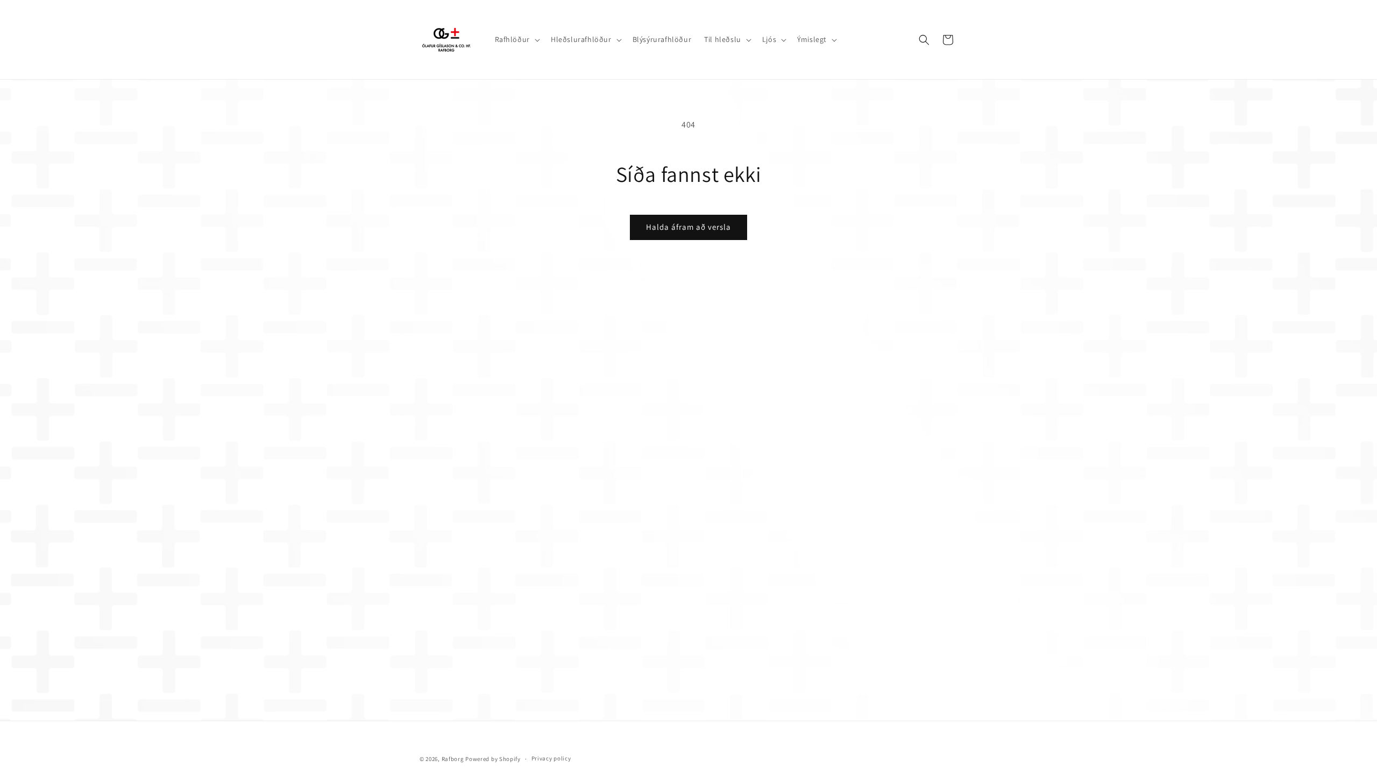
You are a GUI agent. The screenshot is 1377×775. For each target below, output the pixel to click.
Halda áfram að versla (688, 227)
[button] (516, 39)
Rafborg (453, 759)
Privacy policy (551, 758)
